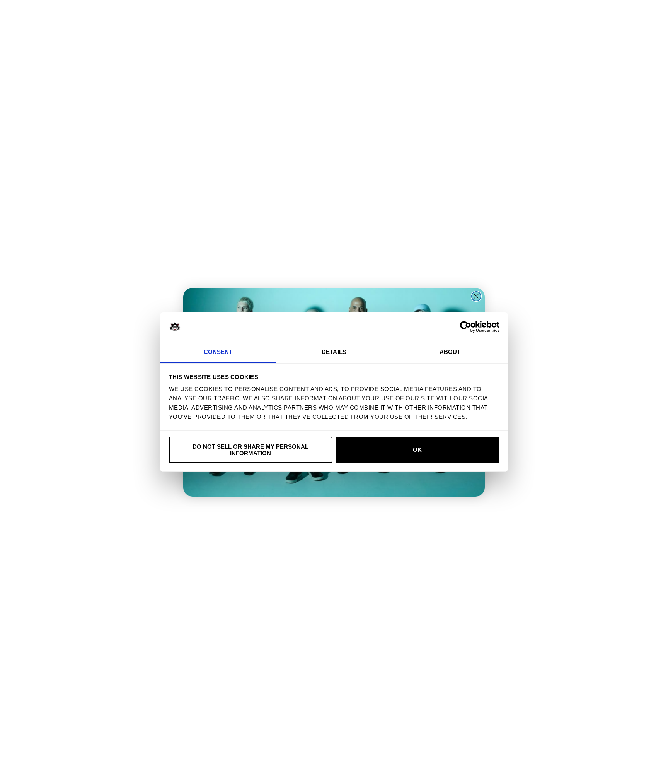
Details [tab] (334, 351)
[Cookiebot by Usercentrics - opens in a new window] (465, 327)
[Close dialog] (476, 296)
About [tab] (450, 351)
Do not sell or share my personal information (250, 449)
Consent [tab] (218, 351)
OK (417, 449)
